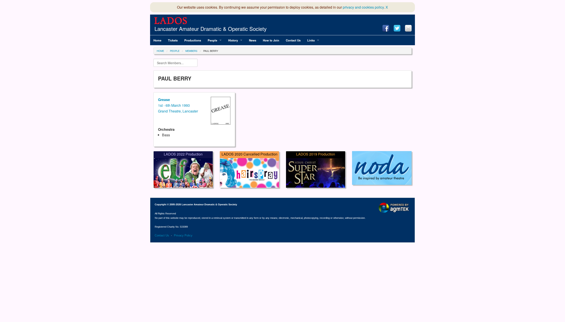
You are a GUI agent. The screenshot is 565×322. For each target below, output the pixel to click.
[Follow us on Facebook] (385, 28)
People (174, 50)
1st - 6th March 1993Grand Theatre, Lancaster (178, 105)
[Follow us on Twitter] (397, 28)
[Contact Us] (408, 28)
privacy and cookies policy (363, 7)
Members (191, 50)
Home (160, 50)
